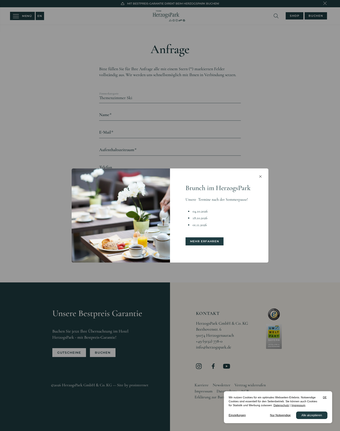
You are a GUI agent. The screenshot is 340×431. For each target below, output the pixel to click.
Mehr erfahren (204, 241)
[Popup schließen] (260, 176)
